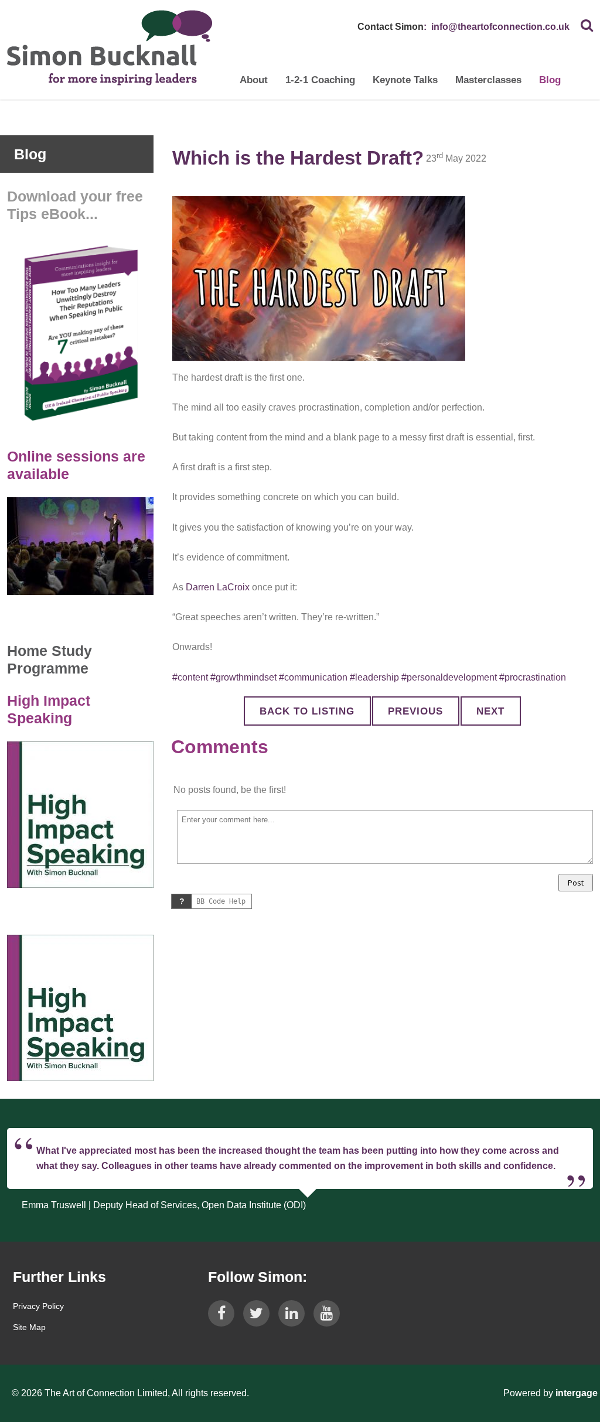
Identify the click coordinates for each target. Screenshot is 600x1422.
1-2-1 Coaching (320, 80)
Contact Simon (390, 27)
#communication (313, 677)
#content (190, 677)
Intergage (576, 1393)
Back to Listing (307, 711)
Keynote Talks (405, 80)
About (254, 80)
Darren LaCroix (218, 587)
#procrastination (532, 677)
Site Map (29, 1327)
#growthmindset (243, 677)
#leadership (374, 677)
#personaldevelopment (449, 677)
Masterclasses (488, 80)
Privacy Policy (38, 1306)
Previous (415, 711)
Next (490, 711)
